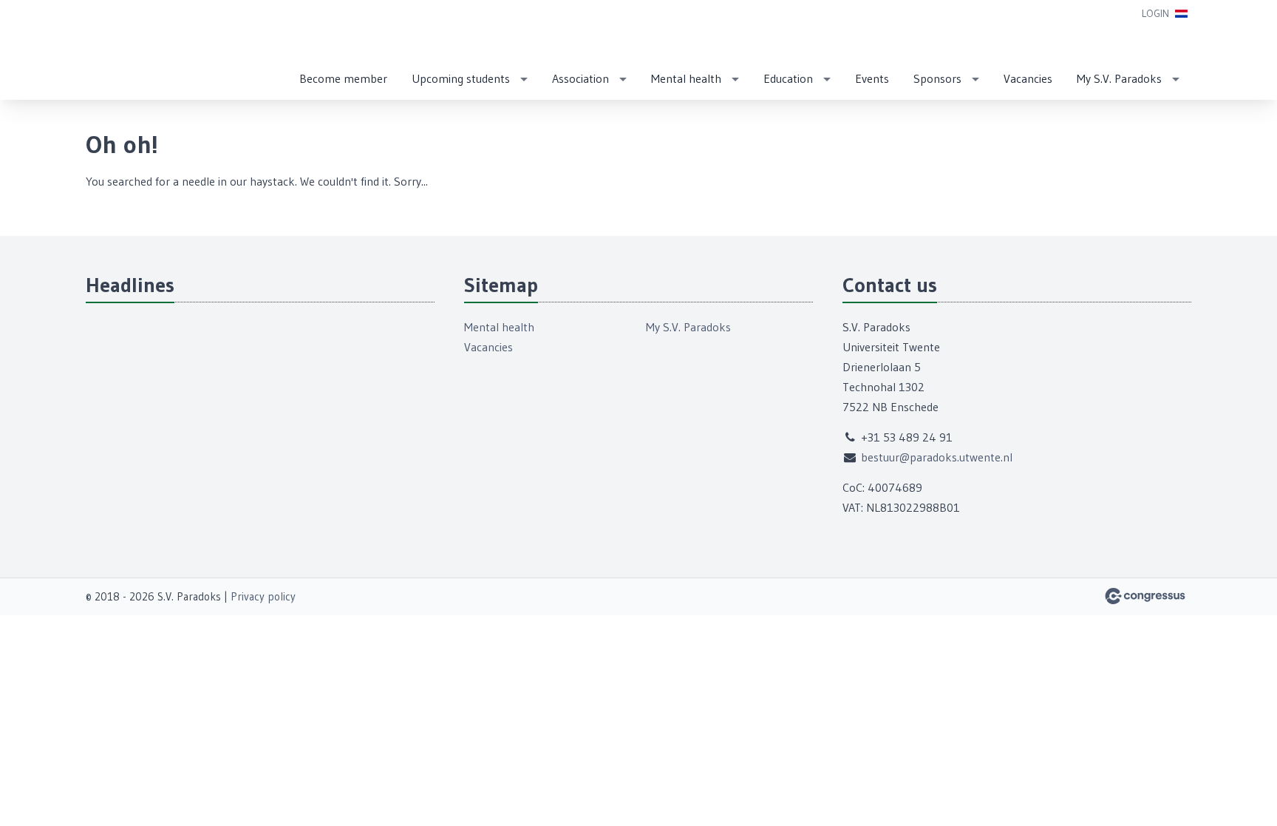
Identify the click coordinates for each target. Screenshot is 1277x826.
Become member (343, 78)
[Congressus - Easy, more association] (1145, 596)
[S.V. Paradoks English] (123, 51)
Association (580, 78)
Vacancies (1028, 78)
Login (1155, 13)
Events (872, 78)
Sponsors (937, 78)
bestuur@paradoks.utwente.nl (936, 457)
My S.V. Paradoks (1119, 78)
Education (788, 78)
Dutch (1181, 14)
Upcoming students (461, 78)
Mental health (686, 78)
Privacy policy (263, 596)
